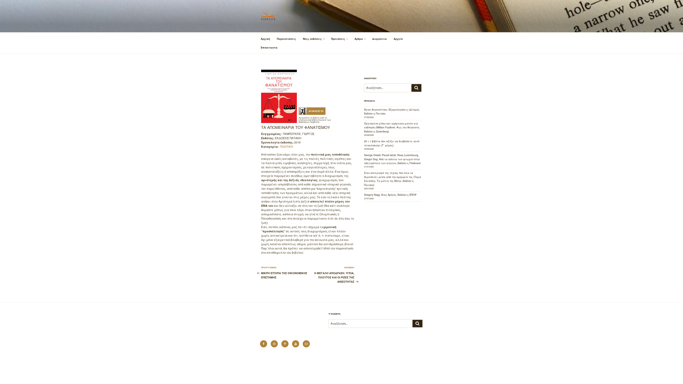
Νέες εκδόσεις (312, 39)
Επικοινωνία (269, 47)
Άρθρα (358, 39)
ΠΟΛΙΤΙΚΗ (286, 147)
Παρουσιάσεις (286, 39)
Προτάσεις (338, 39)
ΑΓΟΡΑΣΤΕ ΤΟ (316, 111)
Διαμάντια (379, 39)
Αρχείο (398, 39)
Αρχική (265, 39)
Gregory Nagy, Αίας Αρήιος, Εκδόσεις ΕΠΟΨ (390, 194)
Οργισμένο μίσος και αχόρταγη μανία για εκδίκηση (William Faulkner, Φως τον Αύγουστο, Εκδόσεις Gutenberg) (392, 127)
